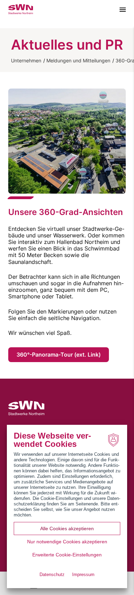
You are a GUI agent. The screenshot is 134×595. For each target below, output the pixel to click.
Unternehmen (26, 60)
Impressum (83, 574)
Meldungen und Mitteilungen (78, 60)
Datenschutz (52, 574)
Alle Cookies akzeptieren (67, 528)
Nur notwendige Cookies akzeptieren (67, 541)
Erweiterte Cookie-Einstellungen (67, 554)
